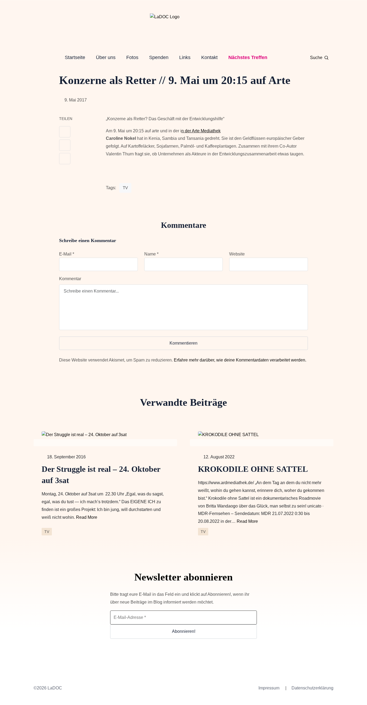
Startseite (75, 57)
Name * (151, 254)
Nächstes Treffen (247, 57)
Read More (86, 517)
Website (237, 254)
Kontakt (209, 57)
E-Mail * (66, 254)
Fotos (132, 57)
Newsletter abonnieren (183, 577)
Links (184, 57)
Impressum (268, 688)
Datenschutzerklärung (312, 688)
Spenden (158, 57)
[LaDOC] (183, 26)
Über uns (106, 57)
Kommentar (70, 278)
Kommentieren (183, 343)
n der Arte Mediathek (201, 131)
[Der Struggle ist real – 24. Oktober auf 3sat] (105, 434)
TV (125, 187)
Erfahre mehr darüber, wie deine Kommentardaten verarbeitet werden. (240, 360)
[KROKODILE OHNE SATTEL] (261, 434)
